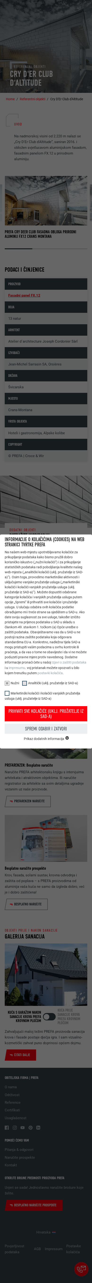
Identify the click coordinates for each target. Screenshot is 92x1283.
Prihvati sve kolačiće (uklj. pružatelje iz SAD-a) (46, 713)
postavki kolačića (50, 673)
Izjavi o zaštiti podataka (69, 662)
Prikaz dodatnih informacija (44, 739)
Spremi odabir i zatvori (46, 729)
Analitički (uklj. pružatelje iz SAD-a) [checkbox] (53, 683)
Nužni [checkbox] (15, 683)
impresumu (17, 668)
